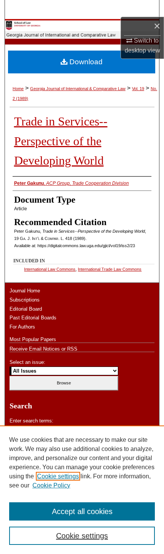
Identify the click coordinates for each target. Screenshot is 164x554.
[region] (82, 489)
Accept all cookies (82, 511)
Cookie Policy (51, 485)
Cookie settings (58, 476)
